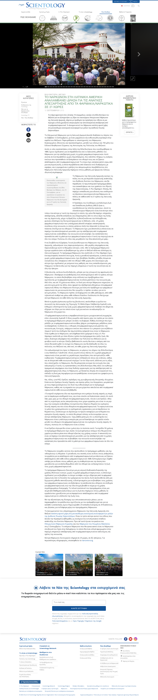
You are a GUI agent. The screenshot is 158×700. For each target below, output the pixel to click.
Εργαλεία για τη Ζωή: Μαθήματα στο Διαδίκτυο (48, 658)
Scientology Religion (64, 686)
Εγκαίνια (24, 102)
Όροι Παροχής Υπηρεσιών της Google (87, 621)
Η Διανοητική (36, 686)
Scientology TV (25, 115)
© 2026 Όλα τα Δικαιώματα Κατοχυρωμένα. (47, 695)
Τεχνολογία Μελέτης (106, 652)
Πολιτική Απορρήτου (60, 621)
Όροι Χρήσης (112, 695)
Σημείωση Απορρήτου (86, 695)
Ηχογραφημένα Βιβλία (87, 652)
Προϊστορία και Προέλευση (28, 665)
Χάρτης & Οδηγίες (128, 661)
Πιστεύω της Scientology (27, 659)
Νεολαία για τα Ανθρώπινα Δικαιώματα (30, 691)
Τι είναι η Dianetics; (25, 662)
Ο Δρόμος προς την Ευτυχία (109, 649)
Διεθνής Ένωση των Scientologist (29, 688)
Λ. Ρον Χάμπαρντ (64, 12)
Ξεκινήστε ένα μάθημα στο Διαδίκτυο (98, 686)
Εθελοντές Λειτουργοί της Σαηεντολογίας (124, 686)
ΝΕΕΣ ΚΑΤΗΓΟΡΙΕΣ (28, 97)
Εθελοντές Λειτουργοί (107, 677)
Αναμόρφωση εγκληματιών (109, 655)
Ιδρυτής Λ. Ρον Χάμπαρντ (27, 656)
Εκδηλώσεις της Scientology (26, 106)
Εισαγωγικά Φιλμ (85, 658)
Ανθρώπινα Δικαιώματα (108, 666)
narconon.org (87, 540)
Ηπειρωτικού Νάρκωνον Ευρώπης (59, 524)
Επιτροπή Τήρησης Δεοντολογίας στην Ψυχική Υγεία (108, 671)
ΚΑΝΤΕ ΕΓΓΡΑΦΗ (79, 608)
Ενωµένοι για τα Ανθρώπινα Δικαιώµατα (112, 688)
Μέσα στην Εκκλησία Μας (27, 649)
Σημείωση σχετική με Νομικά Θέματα (128, 695)
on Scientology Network (48, 647)
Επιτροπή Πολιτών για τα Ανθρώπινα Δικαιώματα (59, 691)
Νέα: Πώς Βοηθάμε (27, 118)
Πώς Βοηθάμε (105, 12)
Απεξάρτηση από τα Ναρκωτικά (106, 659)
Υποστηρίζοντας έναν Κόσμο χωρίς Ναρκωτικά (84, 688)
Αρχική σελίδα (25, 12)
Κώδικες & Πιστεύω (25, 668)
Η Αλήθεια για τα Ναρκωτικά (109, 663)
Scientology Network (49, 686)
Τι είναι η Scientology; (85, 12)
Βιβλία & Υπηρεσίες (125, 12)
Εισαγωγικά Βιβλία (86, 649)
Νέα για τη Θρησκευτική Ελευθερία (25, 111)
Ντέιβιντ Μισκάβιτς (78, 686)
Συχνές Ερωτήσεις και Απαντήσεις (25, 676)
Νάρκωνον (64, 688)
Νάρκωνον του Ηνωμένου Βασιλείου (95, 524)
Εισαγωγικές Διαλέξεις (87, 655)
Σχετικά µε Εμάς (44, 12)
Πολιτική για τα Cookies (101, 695)
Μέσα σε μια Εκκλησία (26, 671)
